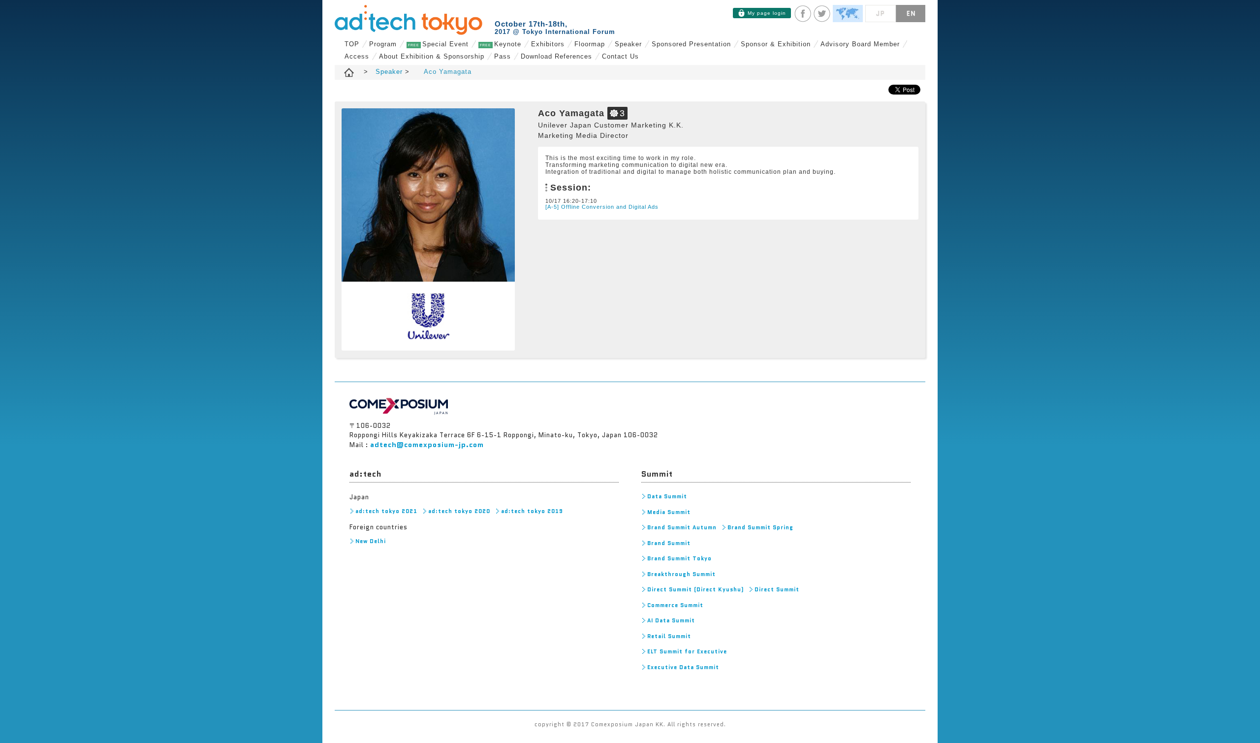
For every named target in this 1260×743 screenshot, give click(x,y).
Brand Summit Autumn (682, 527)
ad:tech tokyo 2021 (386, 511)
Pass (502, 56)
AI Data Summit (671, 620)
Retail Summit (669, 636)
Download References (556, 56)
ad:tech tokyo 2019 (532, 511)
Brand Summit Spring (760, 527)
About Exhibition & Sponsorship (431, 56)
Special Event (438, 44)
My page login (767, 13)
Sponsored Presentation (691, 44)
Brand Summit (669, 543)
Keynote (500, 44)
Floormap (589, 44)
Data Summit (667, 496)
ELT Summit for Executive (687, 651)
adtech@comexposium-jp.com (427, 445)
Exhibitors (548, 44)
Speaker (628, 44)
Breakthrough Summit (681, 574)
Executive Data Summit (683, 667)
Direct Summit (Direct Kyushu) (695, 589)
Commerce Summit (675, 605)
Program (383, 44)
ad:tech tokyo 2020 (459, 511)
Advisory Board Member (860, 44)
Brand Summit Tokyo (679, 558)
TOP (352, 44)
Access (357, 56)
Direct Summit (777, 589)
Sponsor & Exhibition (776, 44)
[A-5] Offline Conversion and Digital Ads (602, 207)
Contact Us (620, 56)
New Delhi (370, 541)
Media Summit (669, 512)
